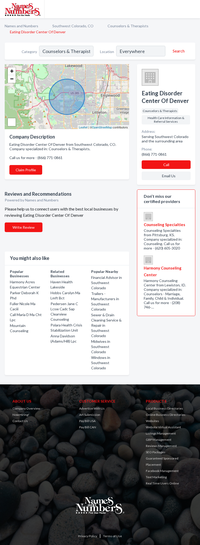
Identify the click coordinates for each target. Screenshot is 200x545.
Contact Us (20, 421)
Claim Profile (26, 170)
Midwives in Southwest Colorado (100, 346)
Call (166, 164)
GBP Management (158, 440)
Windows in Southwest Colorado (100, 362)
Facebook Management (162, 471)
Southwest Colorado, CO (72, 26)
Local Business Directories (164, 408)
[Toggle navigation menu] (193, 9)
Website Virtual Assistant (163, 427)
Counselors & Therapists (128, 26)
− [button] (12, 79)
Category (29, 51)
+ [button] (12, 71)
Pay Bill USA (87, 421)
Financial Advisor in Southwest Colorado (106, 282)
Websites (152, 421)
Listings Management (161, 433)
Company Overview (26, 408)
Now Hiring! (20, 415)
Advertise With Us (92, 408)
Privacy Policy (87, 536)
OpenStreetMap (102, 127)
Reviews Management (161, 446)
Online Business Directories (165, 415)
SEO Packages (155, 452)
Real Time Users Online (162, 483)
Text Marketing (156, 477)
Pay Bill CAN (87, 427)
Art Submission (89, 415)
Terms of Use (112, 536)
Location (107, 51)
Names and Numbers (21, 26)
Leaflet (83, 127)
